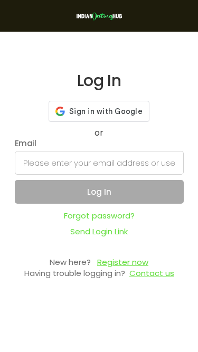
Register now (122, 262)
